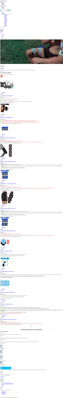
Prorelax (6, 23)
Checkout (1, 31)
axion (5, 21)
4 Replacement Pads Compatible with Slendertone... (8, 161)
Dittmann (6, 25)
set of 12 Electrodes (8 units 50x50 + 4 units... (7, 271)
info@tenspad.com (2, 376)
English (3, 3)
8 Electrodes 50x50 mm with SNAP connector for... (7, 137)
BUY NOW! (1, 71)
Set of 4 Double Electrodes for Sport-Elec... (6, 117)
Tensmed (6, 22)
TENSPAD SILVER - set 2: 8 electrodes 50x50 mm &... (8, 183)
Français (3, 4)
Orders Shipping (4, 391)
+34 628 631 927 (5, 0)
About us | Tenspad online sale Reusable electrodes (7, 383)
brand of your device (5, 14)
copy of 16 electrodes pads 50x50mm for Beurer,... (7, 292)
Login (2, 385)
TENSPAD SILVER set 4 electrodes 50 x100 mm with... (8, 319)
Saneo (5, 24)
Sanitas (5, 20)
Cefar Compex (6, 19)
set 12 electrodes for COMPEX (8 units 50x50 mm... (8, 230)
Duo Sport (6, 18)
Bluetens (6, 16)
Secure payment (3, 393)
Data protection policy (4, 392)
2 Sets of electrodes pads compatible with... (6, 95)
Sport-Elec (6, 17)
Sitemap (3, 384)
